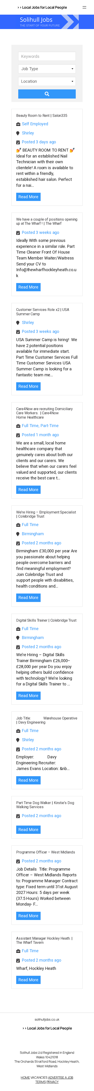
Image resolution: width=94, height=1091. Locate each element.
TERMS (40, 1082)
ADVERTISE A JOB (60, 1077)
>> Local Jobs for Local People (47, 1028)
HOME (25, 1077)
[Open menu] (84, 7)
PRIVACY (53, 1082)
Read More (28, 196)
